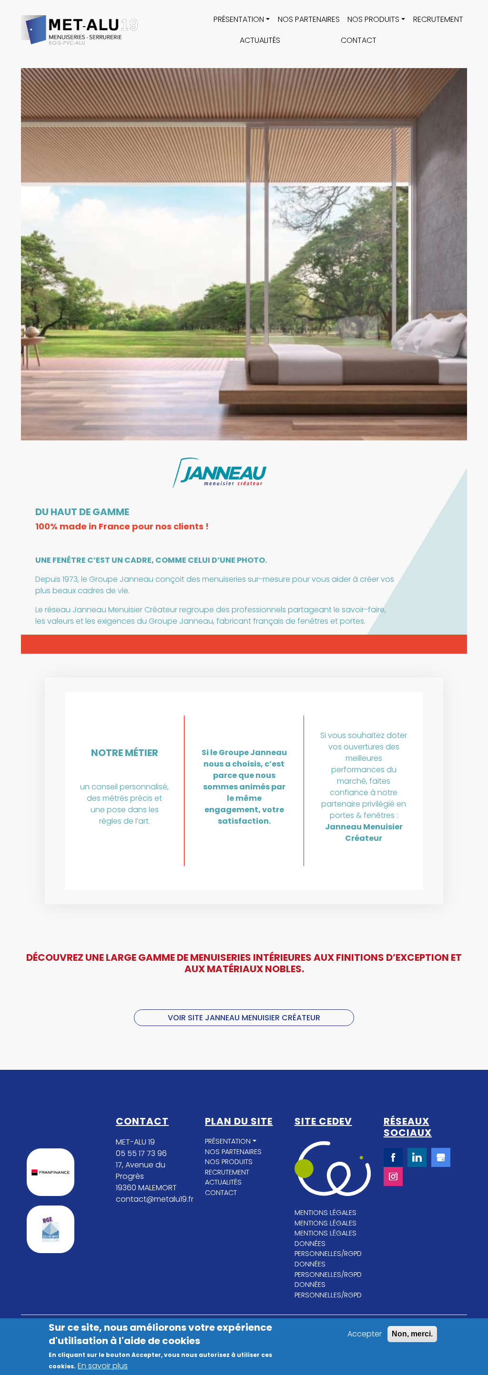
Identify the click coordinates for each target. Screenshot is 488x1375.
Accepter (364, 1333)
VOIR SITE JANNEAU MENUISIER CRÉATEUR (244, 1017)
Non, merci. (412, 1334)
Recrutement (438, 19)
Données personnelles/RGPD (328, 1249)
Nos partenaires (309, 19)
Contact (358, 40)
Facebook (393, 1157)
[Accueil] (79, 30)
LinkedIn (417, 1157)
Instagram (393, 1176)
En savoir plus (103, 1365)
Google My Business (440, 1157)
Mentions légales (325, 1212)
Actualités (260, 40)
